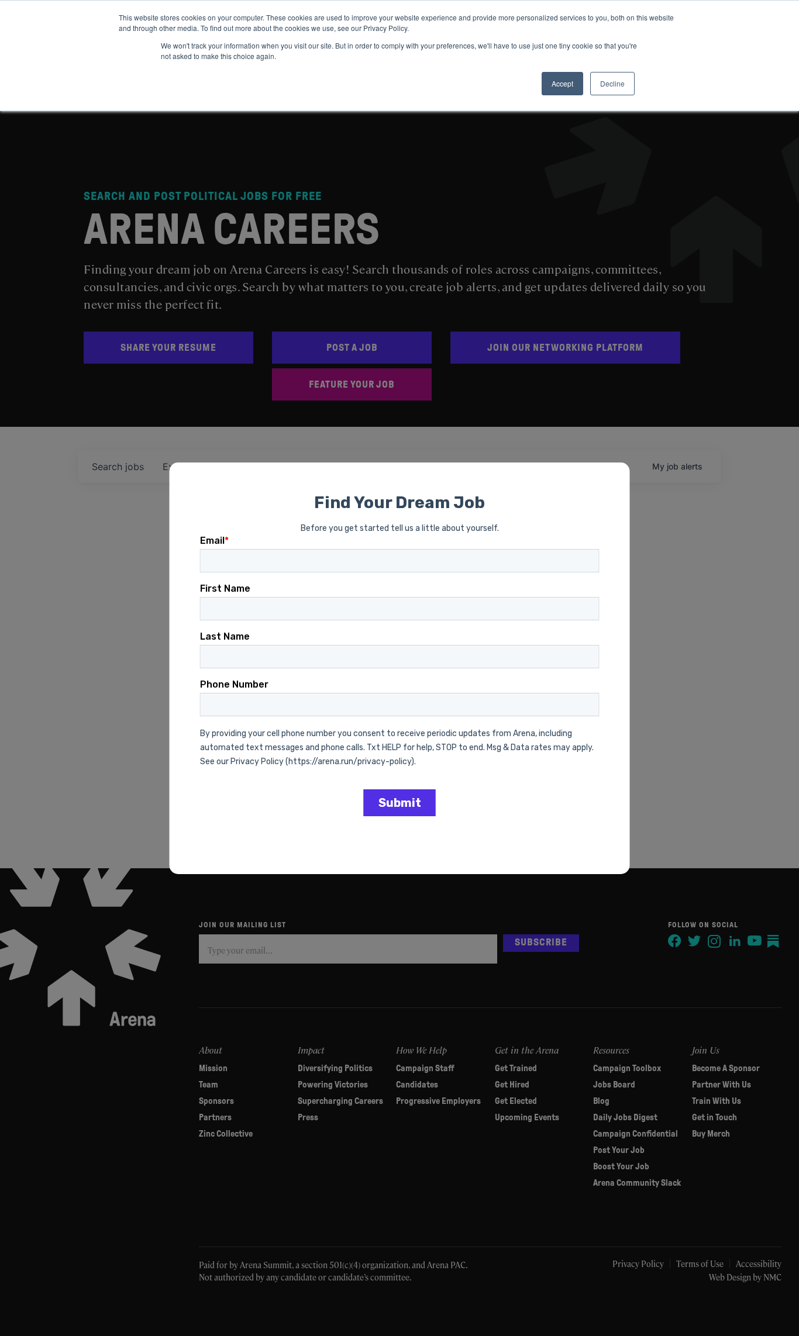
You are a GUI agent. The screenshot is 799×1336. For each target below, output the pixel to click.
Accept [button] (562, 83)
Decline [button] (612, 83)
